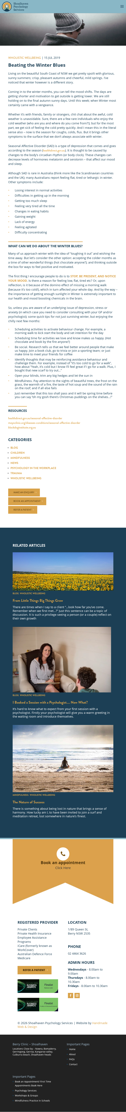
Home (72, 1049)
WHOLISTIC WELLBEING (24, 58)
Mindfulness (20, 458)
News (14, 463)
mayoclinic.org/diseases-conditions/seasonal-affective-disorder (44, 423)
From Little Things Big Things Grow (38, 600)
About (72, 1054)
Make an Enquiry (23, 492)
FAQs (72, 1059)
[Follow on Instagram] (77, 995)
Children (17, 453)
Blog (14, 448)
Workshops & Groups (26, 1095)
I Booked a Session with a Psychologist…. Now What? (50, 702)
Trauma (16, 473)
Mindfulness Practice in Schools (32, 1100)
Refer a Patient (22, 509)
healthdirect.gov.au (54, 150)
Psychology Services (26, 1090)
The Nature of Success (28, 802)
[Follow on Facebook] (70, 995)
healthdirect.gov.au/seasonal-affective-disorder (35, 418)
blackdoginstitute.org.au (22, 427)
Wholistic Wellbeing (25, 478)
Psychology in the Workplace (33, 468)
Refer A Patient (34, 970)
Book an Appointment (27, 501)
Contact (73, 1064)
